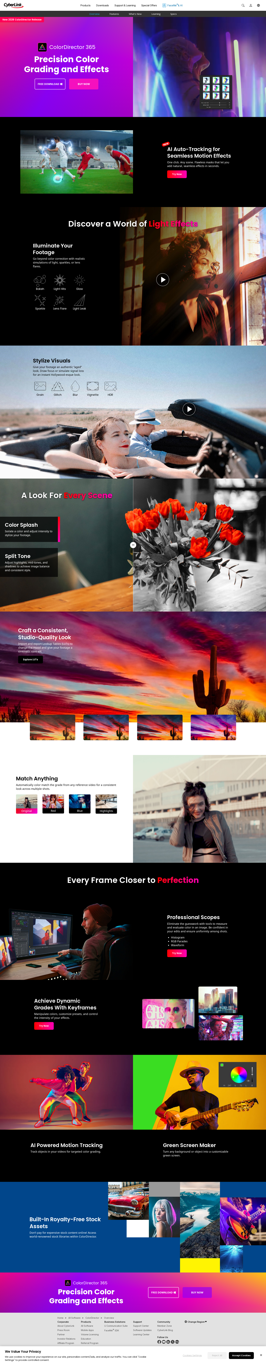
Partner (61, 1334)
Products (85, 5)
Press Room (63, 1330)
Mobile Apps (87, 1330)
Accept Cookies (241, 1355)
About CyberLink (65, 1326)
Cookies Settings (192, 1355)
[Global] (258, 5)
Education (86, 1338)
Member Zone (164, 1326)
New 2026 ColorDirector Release (22, 19)
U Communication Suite (116, 1326)
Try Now (177, 174)
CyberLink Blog (165, 1330)
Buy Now (84, 84)
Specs (173, 13)
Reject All (217, 1355)
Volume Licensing (90, 1334)
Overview (94, 13)
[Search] (243, 5)
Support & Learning (125, 5)
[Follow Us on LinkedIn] (168, 1343)
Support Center (141, 1326)
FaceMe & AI (175, 5)
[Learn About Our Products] (177, 1343)
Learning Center (141, 1334)
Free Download (48, 84)
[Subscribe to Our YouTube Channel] (164, 1343)
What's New (135, 13)
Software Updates (142, 1330)
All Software (87, 1326)
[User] (251, 5)
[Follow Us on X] (173, 1343)
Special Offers (149, 5)
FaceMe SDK (111, 1330)
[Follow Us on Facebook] (159, 1343)
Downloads (102, 5)
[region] (133, 1355)
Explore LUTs (30, 659)
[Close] (261, 1355)
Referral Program (89, 1343)
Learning (156, 13)
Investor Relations (66, 1338)
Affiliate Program (65, 1343)
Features (114, 13)
